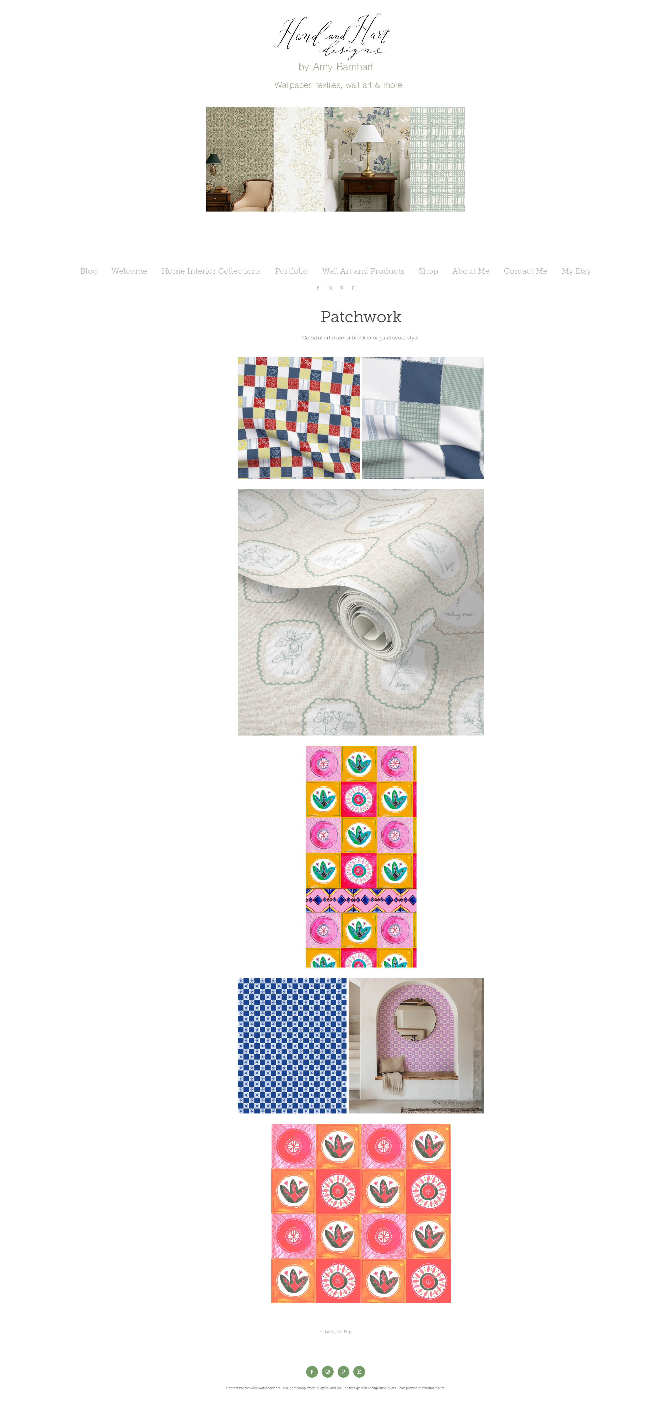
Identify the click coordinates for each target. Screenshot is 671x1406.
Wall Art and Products (363, 271)
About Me (471, 271)
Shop (428, 271)
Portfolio (291, 271)
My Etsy (576, 271)
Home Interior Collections (211, 271)
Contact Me (526, 271)
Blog (88, 271)
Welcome (129, 271)
